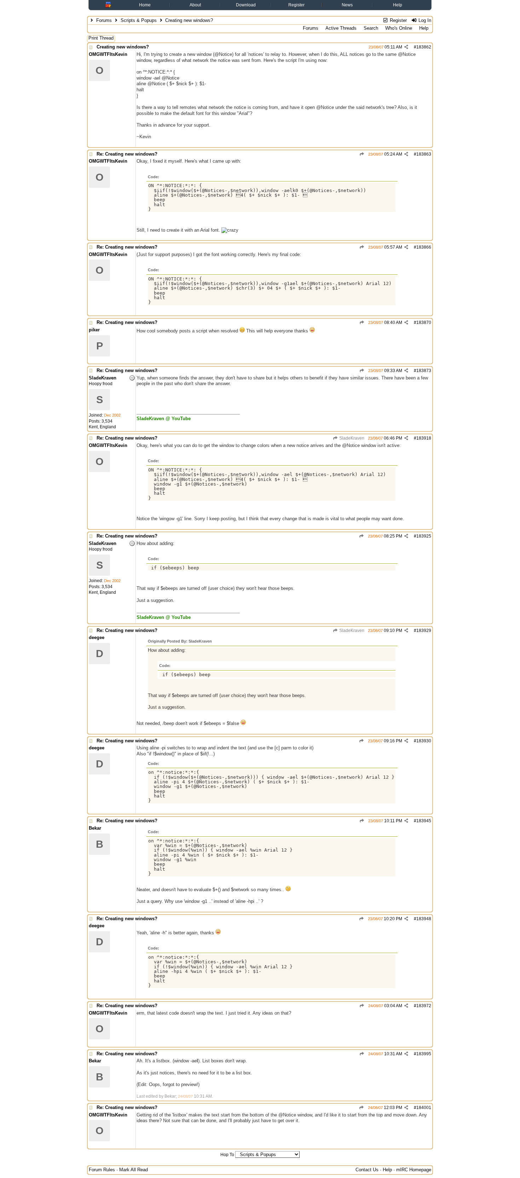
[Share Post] (406, 47)
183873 (423, 370)
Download (246, 4)
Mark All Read (133, 1169)
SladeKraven (351, 438)
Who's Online (398, 28)
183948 (423, 918)
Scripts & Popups (139, 20)
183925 (423, 536)
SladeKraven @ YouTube (164, 418)
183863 (423, 154)
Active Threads (341, 28)
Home (145, 4)
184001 (423, 1107)
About (195, 4)
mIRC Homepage (413, 1169)
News (347, 4)
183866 (423, 247)
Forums (104, 20)
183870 (423, 322)
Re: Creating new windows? (127, 154)
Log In (424, 20)
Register (296, 4)
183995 (423, 1053)
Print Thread (101, 38)
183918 (423, 438)
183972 (423, 1005)
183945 (423, 820)
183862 (423, 47)
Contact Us (367, 1169)
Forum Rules (102, 1169)
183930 (423, 740)
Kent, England (102, 426)
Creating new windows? (123, 47)
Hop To (227, 1154)
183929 (423, 630)
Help (397, 4)
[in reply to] (362, 154)
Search (371, 28)
